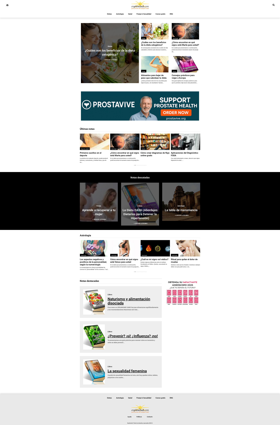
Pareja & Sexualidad (143, 14)
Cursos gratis (160, 14)
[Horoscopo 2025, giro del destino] (182, 305)
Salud (130, 14)
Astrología (120, 14)
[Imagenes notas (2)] (140, 120)
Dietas (109, 14)
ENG (171, 14)
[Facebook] (7, 5)
